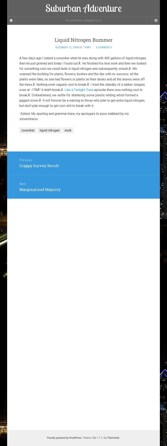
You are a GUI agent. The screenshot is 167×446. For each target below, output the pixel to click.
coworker (28, 130)
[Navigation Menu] (156, 20)
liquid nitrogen (50, 130)
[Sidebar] (11, 20)
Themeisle (113, 437)
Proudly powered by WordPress (64, 437)
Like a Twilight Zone (79, 90)
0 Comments (104, 47)
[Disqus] (83, 249)
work (68, 130)
